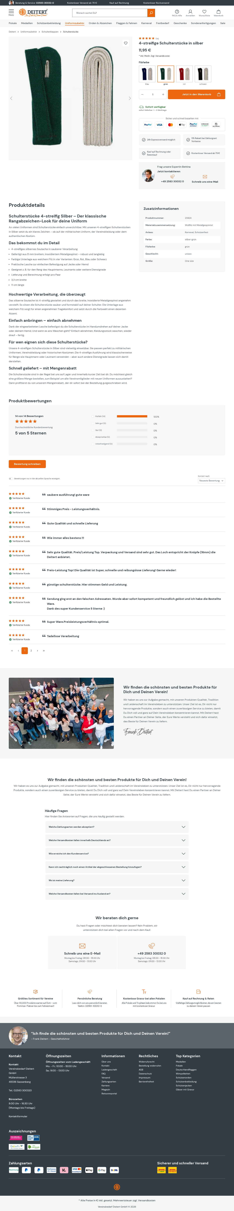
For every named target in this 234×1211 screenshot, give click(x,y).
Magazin (106, 1089)
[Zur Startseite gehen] (36, 12)
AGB (141, 1069)
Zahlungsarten (109, 1081)
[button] (117, 827)
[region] (71, 98)
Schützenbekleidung (186, 1081)
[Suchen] (151, 13)
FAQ (104, 1073)
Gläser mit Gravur (185, 1089)
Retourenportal (109, 1093)
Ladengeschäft (109, 1069)
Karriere (106, 1085)
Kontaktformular (18, 1116)
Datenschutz (145, 1073)
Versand (106, 1077)
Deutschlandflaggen (186, 1069)
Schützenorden (183, 1077)
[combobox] (110, 13)
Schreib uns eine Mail (205, 181)
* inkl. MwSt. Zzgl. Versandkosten (154, 56)
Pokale (179, 1065)
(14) (157, 38)
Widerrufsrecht (146, 1061)
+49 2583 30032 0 (172, 181)
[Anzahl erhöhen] (163, 94)
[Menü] (12, 12)
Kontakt (105, 1065)
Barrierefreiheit (146, 1081)
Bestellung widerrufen (150, 1065)
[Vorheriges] (11, 98)
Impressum (144, 1077)
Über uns (106, 1061)
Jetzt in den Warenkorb (196, 94)
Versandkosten (146, 1200)
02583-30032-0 (45, 3)
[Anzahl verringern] (142, 94)
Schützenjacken (184, 1085)
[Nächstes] (130, 98)
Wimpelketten (183, 1073)
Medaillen (181, 1061)
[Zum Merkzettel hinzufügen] (125, 43)
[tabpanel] (70, 299)
